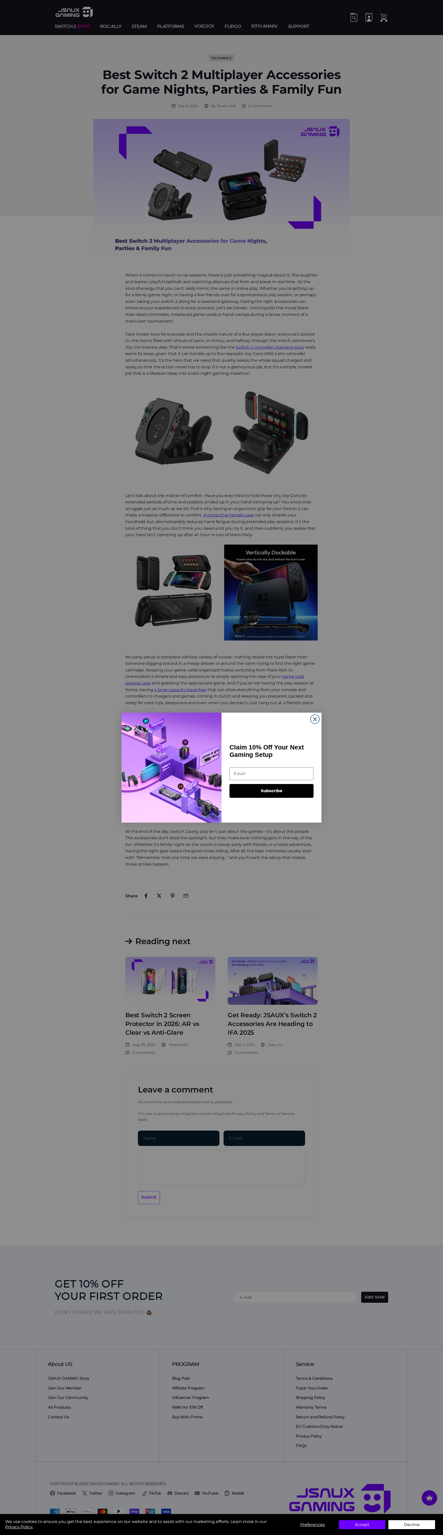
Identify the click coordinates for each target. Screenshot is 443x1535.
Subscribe (271, 791)
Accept (362, 1524)
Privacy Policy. (19, 1527)
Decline (412, 1524)
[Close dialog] (314, 719)
